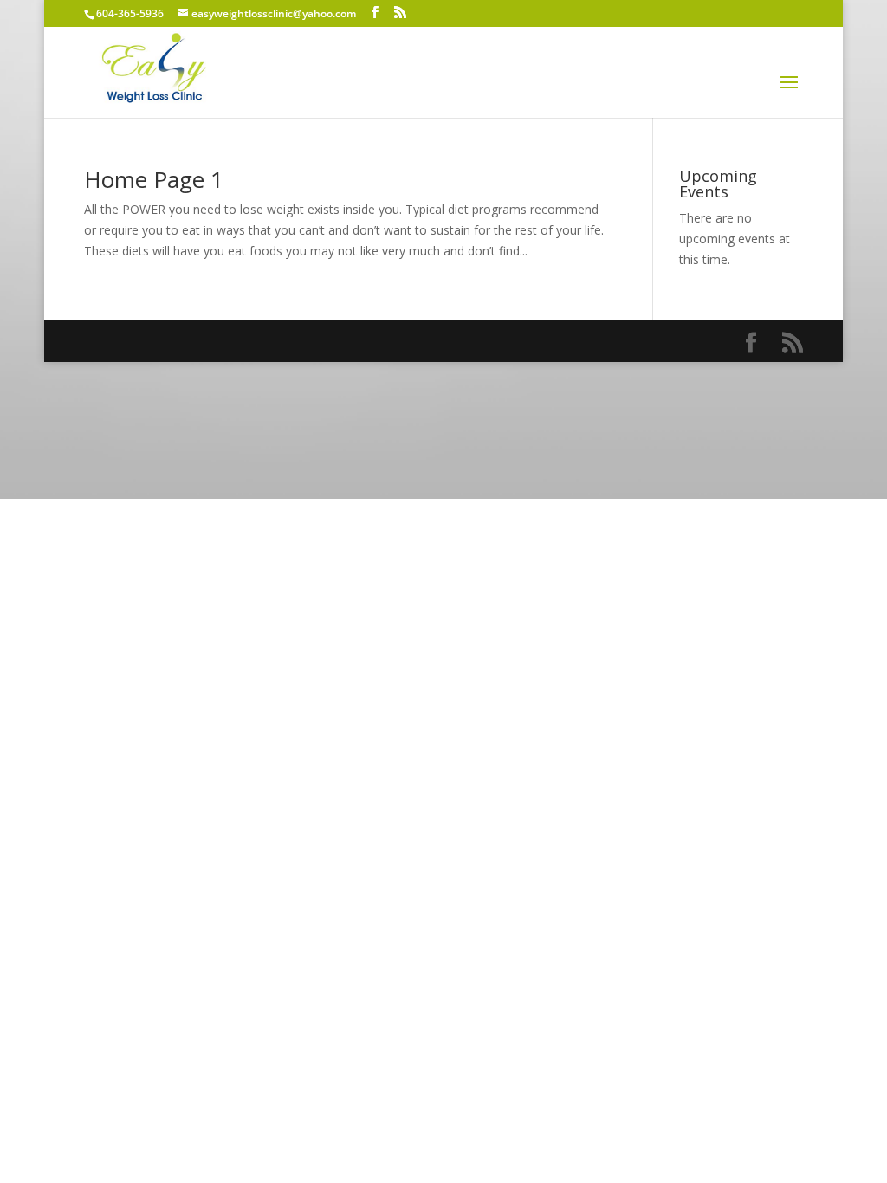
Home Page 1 (153, 179)
